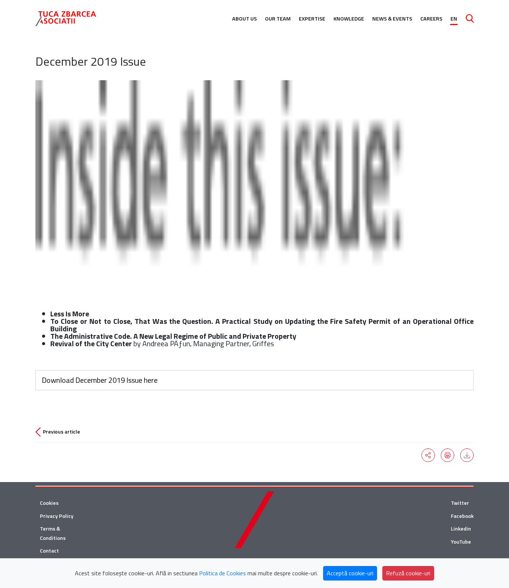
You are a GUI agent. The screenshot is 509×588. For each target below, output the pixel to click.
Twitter (460, 503)
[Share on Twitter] (428, 455)
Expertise (312, 19)
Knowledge (348, 19)
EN (453, 19)
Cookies (49, 503)
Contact (49, 551)
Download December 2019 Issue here (100, 380)
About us (244, 19)
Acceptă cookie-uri (350, 573)
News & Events (392, 19)
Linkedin (461, 529)
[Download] (467, 455)
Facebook (462, 516)
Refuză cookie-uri (408, 573)
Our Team (278, 19)
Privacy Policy (56, 516)
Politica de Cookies (222, 573)
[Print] (447, 455)
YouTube (461, 542)
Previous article (61, 431)
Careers (431, 19)
